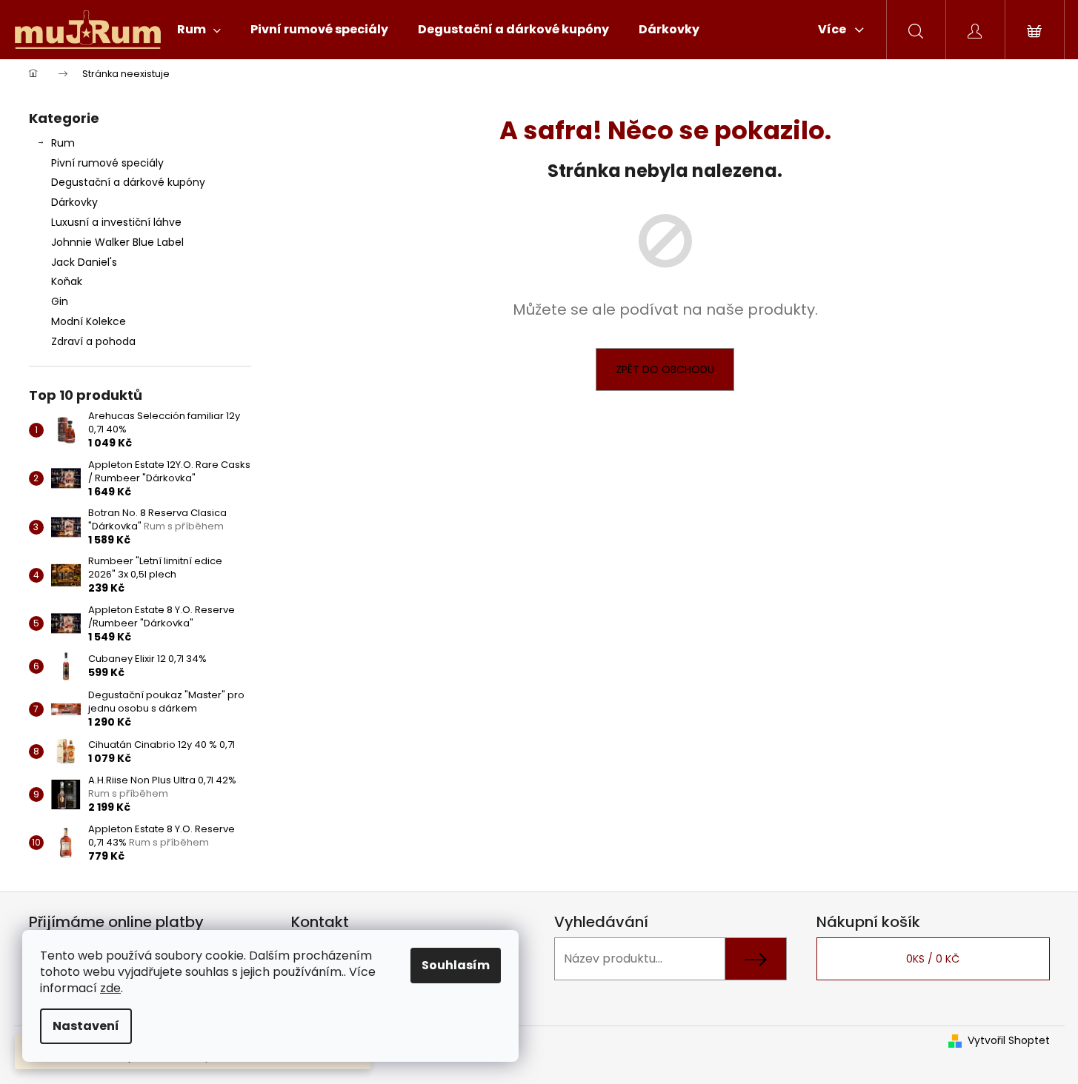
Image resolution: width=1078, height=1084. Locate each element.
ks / (932, 958)
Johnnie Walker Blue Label (117, 242)
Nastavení (86, 1025)
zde (110, 988)
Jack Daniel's (84, 262)
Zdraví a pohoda (93, 341)
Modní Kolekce (88, 321)
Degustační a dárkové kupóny (128, 182)
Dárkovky (74, 202)
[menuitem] (199, 29)
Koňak (66, 281)
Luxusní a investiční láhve (116, 222)
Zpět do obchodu (665, 369)
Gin (59, 301)
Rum (63, 143)
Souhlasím (456, 965)
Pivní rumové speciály (107, 162)
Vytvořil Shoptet (1009, 1041)
